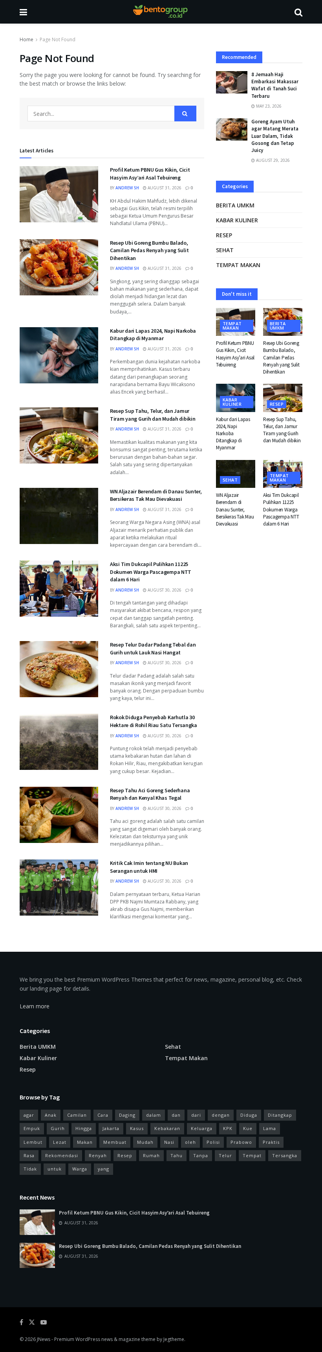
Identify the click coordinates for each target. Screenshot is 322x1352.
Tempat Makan (238, 265)
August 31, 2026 (163, 188)
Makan (85, 1142)
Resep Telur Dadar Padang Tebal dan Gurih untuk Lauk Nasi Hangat (153, 648)
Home (26, 39)
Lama (269, 1128)
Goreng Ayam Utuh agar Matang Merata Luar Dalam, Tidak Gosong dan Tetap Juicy (274, 136)
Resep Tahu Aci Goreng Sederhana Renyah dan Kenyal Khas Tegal (150, 794)
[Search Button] (185, 113)
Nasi (169, 1142)
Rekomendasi (61, 1155)
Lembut (33, 1142)
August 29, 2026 (272, 160)
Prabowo (241, 1142)
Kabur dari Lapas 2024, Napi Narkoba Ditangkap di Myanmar (153, 334)
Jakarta (110, 1128)
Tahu (176, 1155)
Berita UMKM (235, 205)
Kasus (137, 1128)
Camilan (77, 1115)
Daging (127, 1115)
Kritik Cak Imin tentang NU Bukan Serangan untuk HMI (149, 866)
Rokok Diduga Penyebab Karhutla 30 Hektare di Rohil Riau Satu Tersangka (153, 721)
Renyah (98, 1155)
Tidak (30, 1169)
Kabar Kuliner (237, 220)
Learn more (34, 1006)
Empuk (32, 1128)
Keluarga (201, 1128)
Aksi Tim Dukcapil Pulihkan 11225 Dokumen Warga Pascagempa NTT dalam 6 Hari (150, 572)
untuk (55, 1169)
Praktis (271, 1142)
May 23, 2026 (268, 106)
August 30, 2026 (163, 590)
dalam (153, 1115)
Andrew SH (127, 188)
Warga (79, 1169)
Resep (224, 235)
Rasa (29, 1155)
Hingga (83, 1128)
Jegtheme (173, 1339)
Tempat (252, 1155)
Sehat (225, 250)
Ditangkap (280, 1115)
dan (176, 1115)
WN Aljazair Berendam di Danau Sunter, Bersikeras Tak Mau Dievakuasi (156, 495)
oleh (190, 1142)
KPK (227, 1128)
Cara (102, 1115)
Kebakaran (167, 1128)
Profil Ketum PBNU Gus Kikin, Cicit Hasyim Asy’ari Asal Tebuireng (150, 173)
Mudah (145, 1142)
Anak (51, 1115)
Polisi (213, 1142)
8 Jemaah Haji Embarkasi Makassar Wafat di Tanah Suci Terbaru (274, 85)
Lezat (59, 1142)
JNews (43, 1339)
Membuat (114, 1142)
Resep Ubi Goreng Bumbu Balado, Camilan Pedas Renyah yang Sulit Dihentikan (149, 250)
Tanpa (200, 1155)
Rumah (151, 1155)
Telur (225, 1155)
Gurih (58, 1128)
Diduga (248, 1115)
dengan (221, 1115)
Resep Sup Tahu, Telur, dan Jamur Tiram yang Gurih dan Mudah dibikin (152, 414)
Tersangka (284, 1155)
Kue (247, 1128)
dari (196, 1115)
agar (29, 1115)
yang (103, 1169)
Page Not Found (57, 39)
